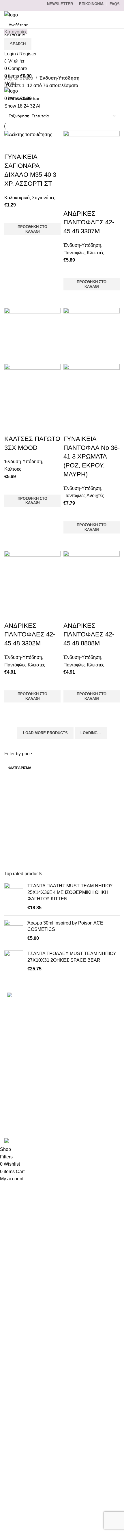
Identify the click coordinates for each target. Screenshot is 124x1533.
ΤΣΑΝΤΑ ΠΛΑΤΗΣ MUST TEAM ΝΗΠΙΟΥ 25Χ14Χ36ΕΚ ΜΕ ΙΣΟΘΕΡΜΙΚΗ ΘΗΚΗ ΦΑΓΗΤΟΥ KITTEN (70, 892)
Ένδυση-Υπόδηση (82, 245)
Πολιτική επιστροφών (26, 1098)
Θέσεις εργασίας (21, 1108)
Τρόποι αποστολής (23, 1076)
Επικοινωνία (17, 1055)
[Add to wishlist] (11, 216)
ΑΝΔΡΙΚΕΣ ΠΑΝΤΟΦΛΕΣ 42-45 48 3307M (88, 222)
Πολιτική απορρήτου (25, 1087)
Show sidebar (25, 99)
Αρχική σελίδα (19, 78)
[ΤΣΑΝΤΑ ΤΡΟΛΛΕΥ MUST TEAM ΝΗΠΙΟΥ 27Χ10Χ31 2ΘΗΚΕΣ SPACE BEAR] (13, 961)
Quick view (11, 242)
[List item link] (62, 1021)
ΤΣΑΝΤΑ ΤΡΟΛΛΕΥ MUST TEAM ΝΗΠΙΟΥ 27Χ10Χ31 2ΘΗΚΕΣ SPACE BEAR (71, 956)
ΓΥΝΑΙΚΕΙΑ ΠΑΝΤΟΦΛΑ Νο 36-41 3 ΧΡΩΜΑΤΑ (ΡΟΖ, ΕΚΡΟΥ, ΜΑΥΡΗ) (91, 456)
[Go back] (11, 50)
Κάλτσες (12, 469)
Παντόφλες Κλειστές (83, 252)
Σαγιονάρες (43, 197)
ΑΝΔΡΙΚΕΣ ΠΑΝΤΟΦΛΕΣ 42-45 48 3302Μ (29, 634)
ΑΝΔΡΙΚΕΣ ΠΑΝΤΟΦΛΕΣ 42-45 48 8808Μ (88, 634)
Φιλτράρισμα (19, 768)
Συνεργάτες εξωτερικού (28, 1119)
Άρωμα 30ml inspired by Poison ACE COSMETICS (65, 926)
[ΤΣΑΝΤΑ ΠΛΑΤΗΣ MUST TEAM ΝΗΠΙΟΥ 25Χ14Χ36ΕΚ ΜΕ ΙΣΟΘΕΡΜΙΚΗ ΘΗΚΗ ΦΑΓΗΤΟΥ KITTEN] (13, 897)
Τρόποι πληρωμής (23, 1066)
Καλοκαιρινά (17, 197)
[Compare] (11, 145)
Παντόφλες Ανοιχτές (83, 495)
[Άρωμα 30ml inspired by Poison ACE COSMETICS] (13, 931)
